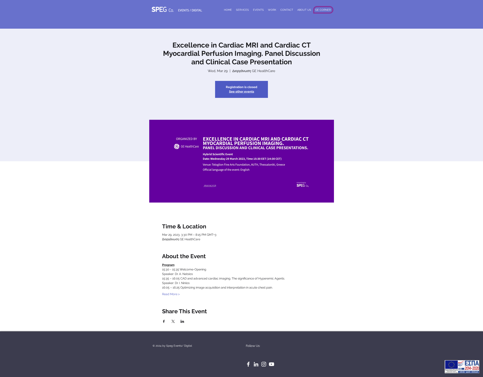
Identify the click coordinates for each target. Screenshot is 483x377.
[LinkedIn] (256, 364)
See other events (241, 91)
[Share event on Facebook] (164, 321)
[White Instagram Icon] (264, 364)
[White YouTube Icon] (271, 364)
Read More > (171, 294)
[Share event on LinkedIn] (182, 321)
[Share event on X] (173, 321)
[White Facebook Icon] (248, 364)
